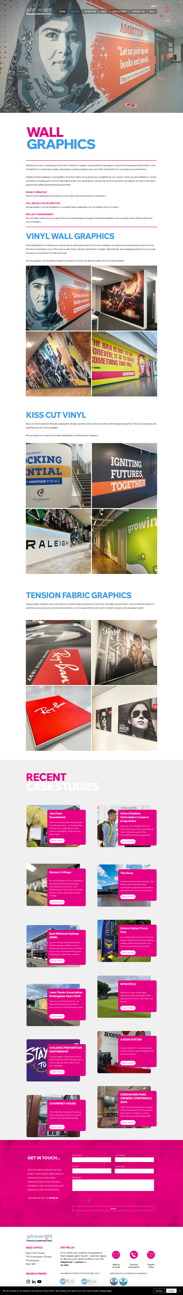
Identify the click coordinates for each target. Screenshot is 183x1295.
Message (77, 1177)
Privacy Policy (106, 1290)
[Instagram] (28, 1281)
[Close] (179, 1291)
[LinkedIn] (33, 1281)
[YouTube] (39, 1281)
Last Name (120, 1155)
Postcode (119, 1166)
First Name (77, 1155)
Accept (171, 1290)
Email (75, 1166)
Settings (159, 1290)
